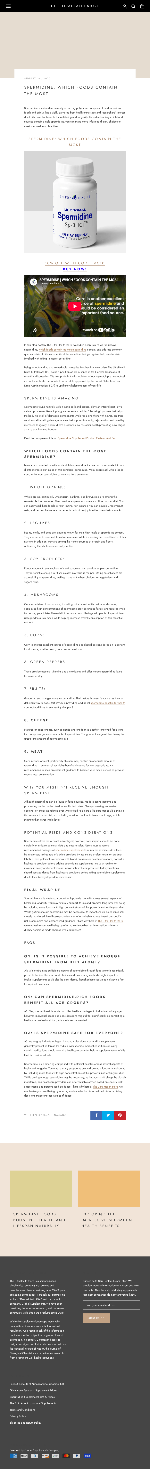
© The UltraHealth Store (28, 1444)
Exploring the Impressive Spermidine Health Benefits (108, 1220)
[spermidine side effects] (75, 202)
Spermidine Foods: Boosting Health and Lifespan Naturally (39, 1220)
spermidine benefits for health (108, 703)
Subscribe (96, 1318)
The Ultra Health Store (110, 921)
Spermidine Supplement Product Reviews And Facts (88, 438)
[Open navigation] (8, 6)
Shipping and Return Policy (25, 1423)
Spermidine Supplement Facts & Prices (32, 1397)
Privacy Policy (18, 1416)
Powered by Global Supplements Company (35, 1450)
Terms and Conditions (22, 1410)
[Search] (133, 6)
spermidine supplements (69, 850)
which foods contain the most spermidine (62, 349)
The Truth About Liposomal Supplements (33, 1403)
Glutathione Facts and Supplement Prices (33, 1390)
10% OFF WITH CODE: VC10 (75, 263)
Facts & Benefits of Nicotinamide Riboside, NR (37, 1384)
